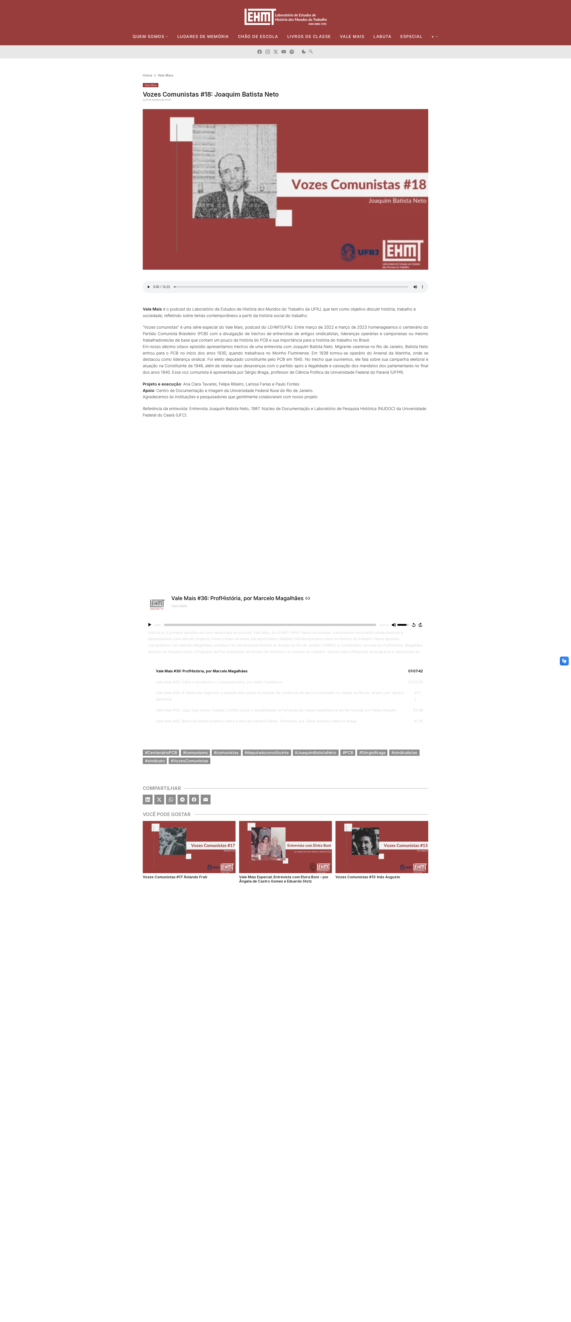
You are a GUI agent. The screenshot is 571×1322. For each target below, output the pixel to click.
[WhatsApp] (171, 799)
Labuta (382, 36)
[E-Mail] (206, 799)
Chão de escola (258, 36)
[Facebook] (194, 799)
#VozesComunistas (189, 760)
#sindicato (155, 760)
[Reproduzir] (149, 625)
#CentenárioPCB (161, 752)
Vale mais (352, 36)
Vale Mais (165, 75)
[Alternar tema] (303, 52)
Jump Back (413, 625)
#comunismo (195, 752)
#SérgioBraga (372, 752)
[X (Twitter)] (159, 799)
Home (147, 75)
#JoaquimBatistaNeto (315, 752)
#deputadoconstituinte (267, 752)
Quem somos (148, 36)
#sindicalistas (404, 752)
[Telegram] (182, 799)
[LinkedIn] (148, 799)
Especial (411, 36)
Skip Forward (420, 625)
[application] (285, 624)
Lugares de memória (203, 36)
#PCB (348, 752)
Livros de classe (309, 36)
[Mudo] (394, 625)
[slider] (270, 625)
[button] (285, 671)
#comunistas (226, 752)
